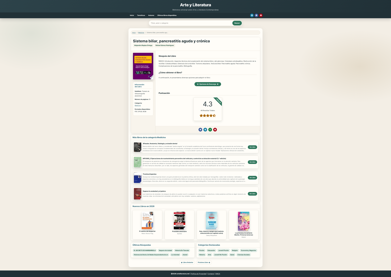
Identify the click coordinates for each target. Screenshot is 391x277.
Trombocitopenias (149, 174)
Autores (151, 15)
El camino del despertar (147, 231)
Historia (202, 255)
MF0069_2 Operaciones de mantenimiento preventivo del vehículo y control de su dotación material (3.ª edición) (184, 158)
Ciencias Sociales (243, 255)
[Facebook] (256, 15)
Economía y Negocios (248, 250)
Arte (209, 255)
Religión (235, 250)
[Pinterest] (261, 15)
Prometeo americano (179, 231)
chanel (185, 255)
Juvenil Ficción (223, 250)
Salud (232, 255)
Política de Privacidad (198, 274)
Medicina (141, 32)
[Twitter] (252, 15)
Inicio (132, 15)
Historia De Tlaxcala (182, 250)
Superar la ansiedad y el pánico (154, 191)
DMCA (217, 274)
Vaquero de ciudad (165, 250)
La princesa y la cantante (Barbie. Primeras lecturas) (243, 234)
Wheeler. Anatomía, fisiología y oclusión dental (160, 144)
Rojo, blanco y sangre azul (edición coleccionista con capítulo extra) (211, 232)
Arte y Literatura (195, 4)
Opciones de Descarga (207, 84)
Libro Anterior (188, 262)
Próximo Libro (203, 262)
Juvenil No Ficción (220, 255)
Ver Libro (252, 147)
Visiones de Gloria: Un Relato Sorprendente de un (151, 255)
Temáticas (141, 15)
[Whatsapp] (210, 129)
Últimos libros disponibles (166, 15)
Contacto (211, 274)
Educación (211, 250)
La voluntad (175, 255)
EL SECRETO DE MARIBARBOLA (145, 250)
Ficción (201, 250)
